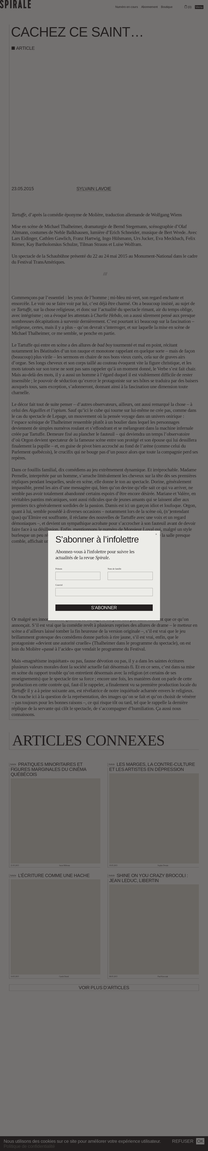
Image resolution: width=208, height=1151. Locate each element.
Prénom (58, 569)
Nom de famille (114, 569)
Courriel (59, 585)
